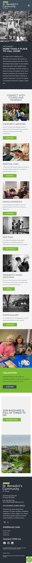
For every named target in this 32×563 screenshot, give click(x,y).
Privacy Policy (6, 553)
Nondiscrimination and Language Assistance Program (14, 556)
